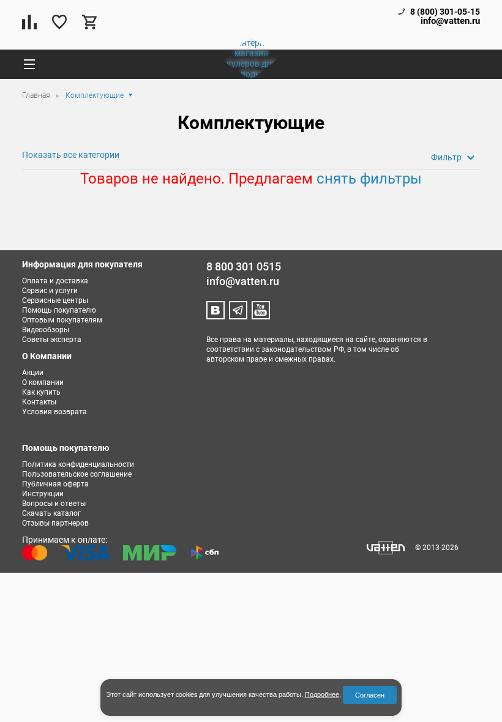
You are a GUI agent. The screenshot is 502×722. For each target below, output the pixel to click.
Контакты (39, 402)
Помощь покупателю (59, 310)
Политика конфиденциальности (78, 464)
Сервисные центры (55, 300)
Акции (32, 372)
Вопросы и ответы (54, 503)
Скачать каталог (51, 513)
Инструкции (43, 493)
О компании (43, 382)
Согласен (369, 694)
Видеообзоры (45, 330)
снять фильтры (369, 178)
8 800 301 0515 (243, 266)
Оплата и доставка (55, 281)
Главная (37, 95)
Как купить (41, 392)
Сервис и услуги (50, 290)
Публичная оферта (55, 484)
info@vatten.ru (450, 21)
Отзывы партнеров (55, 523)
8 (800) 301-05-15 (445, 11)
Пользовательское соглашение (77, 474)
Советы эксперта (51, 339)
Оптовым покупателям (62, 320)
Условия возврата (54, 412)
